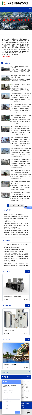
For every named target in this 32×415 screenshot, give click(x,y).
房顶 (23, 397)
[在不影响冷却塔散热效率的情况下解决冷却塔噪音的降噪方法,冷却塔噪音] (5, 107)
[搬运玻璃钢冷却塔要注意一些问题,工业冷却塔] (5, 68)
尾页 (22, 205)
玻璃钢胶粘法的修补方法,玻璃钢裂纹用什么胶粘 (16, 256)
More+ (28, 377)
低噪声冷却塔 (26, 391)
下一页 (17, 205)
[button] (28, 271)
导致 (27, 397)
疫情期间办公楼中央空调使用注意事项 (13, 251)
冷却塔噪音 (22, 134)
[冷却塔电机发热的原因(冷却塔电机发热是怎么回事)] (5, 87)
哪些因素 (16, 189)
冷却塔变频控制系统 (9, 330)
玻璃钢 (18, 200)
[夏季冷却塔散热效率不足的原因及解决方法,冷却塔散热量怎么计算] (5, 118)
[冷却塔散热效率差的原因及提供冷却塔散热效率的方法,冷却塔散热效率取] (5, 151)
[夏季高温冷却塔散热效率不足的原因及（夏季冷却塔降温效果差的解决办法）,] (5, 173)
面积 (23, 387)
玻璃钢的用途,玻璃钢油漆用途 (11, 247)
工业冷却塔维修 (15, 4)
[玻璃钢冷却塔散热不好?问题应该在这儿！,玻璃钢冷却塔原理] (5, 195)
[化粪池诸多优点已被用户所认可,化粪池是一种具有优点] (5, 77)
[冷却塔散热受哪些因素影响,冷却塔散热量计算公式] (5, 184)
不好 (15, 200)
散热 (24, 381)
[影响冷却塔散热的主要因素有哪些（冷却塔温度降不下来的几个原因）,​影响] (5, 140)
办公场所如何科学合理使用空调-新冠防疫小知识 (16, 263)
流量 (27, 387)
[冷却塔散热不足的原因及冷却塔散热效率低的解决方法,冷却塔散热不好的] (5, 162)
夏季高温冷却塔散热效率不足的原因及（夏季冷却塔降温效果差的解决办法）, (21, 172)
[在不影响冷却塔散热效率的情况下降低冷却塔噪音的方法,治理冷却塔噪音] (5, 129)
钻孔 (26, 384)
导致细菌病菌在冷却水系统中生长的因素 (14, 249)
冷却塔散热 (19, 101)
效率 (15, 101)
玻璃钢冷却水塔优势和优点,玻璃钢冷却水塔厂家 (16, 232)
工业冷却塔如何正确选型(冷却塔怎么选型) (14, 214)
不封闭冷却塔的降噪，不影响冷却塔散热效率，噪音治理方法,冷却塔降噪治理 (21, 95)
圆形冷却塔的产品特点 (9, 261)
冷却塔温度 (16, 145)
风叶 (28, 381)
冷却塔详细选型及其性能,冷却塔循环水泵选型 (15, 218)
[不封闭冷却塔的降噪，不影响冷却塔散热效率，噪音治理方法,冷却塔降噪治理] (5, 96)
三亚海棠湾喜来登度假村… (10, 364)
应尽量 (21, 384)
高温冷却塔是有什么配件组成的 (12, 228)
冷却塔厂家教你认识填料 (10, 221)
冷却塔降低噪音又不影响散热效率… (13, 296)
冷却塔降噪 (16, 112)
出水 (22, 394)
